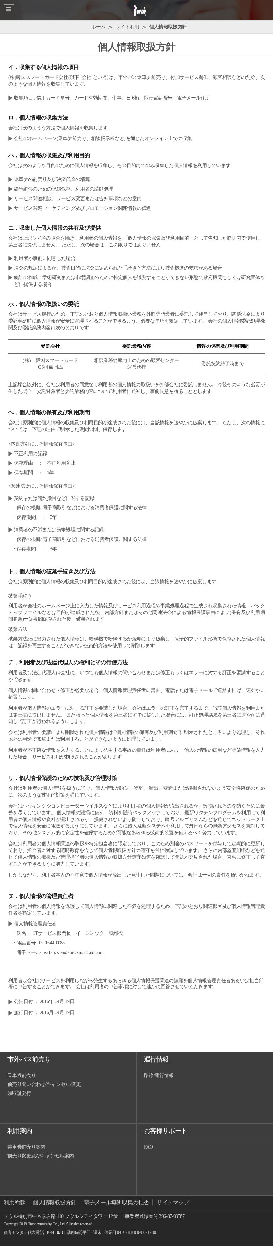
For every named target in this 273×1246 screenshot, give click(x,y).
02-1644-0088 (52, 943)
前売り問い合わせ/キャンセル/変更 (44, 1084)
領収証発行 (19, 1093)
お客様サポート (165, 1130)
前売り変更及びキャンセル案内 (40, 1156)
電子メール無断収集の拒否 (116, 1202)
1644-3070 (54, 1232)
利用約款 (14, 1202)
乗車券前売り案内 (26, 1147)
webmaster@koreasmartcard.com (73, 952)
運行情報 (156, 1059)
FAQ (148, 1147)
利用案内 (19, 1130)
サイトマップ (172, 1202)
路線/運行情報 (158, 1075)
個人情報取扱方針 (54, 1202)
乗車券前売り (21, 1075)
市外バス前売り (28, 1059)
